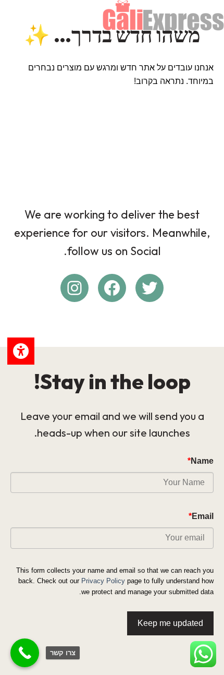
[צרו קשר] (24, 652)
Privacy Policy (103, 581)
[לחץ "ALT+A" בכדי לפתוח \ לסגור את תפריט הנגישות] (20, 351)
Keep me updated (170, 623)
